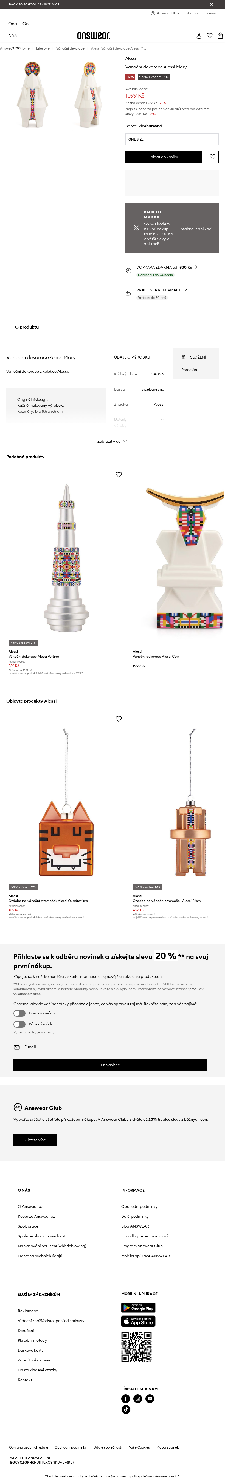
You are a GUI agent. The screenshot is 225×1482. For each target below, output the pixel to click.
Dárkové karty (155, 1254)
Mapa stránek (167, 1467)
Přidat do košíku (164, 156)
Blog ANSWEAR (94, 1226)
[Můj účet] (199, 35)
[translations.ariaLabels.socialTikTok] (22, 1429)
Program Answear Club (100, 1250)
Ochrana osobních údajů (40, 1264)
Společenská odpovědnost (30, 1238)
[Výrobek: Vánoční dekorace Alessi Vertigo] (66, 558)
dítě (12, 35)
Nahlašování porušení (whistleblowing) (37, 1252)
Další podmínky (93, 1216)
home (14, 47)
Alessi (130, 58)
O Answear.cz (30, 1206)
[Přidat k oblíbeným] (213, 157)
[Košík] (220, 35)
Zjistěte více (35, 1139)
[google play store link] (35, 1327)
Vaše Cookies (139, 1467)
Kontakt (149, 1284)
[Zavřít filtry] (211, 4)
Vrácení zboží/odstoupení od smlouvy (160, 1221)
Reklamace (152, 1206)
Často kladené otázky (161, 1274)
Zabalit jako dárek (158, 1264)
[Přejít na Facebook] (22, 1418)
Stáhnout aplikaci (196, 229)
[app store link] (35, 1340)
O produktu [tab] (27, 327)
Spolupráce (28, 1226)
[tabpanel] (112, 390)
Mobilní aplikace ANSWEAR (94, 1262)
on (25, 23)
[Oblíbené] (209, 35)
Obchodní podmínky (98, 1206)
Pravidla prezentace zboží (98, 1238)
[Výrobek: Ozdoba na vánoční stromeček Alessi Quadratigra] (66, 802)
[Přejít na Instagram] (34, 1418)
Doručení (150, 1234)
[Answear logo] (93, 35)
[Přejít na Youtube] (46, 1418)
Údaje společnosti (108, 1467)
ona (12, 23)
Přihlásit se (110, 1064)
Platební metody (156, 1245)
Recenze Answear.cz (36, 1216)
